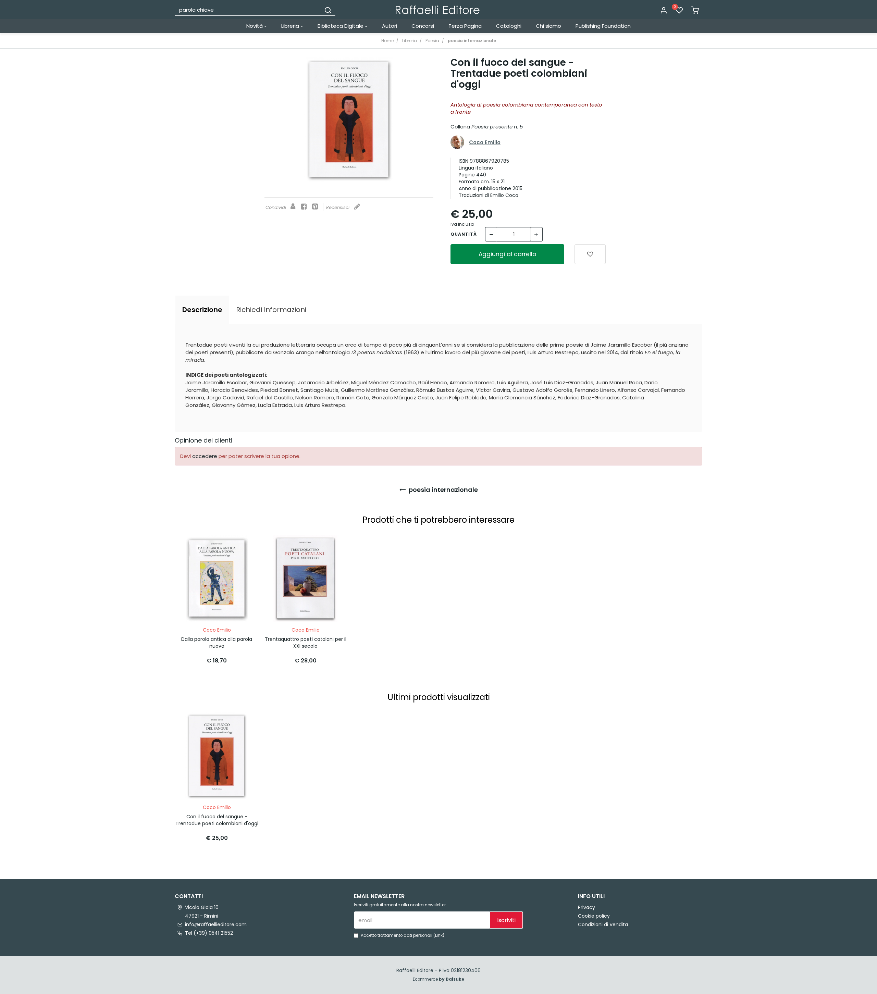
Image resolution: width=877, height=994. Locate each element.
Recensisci (338, 207)
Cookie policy (594, 915)
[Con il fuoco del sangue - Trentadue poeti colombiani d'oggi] (348, 119)
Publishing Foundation (603, 25)
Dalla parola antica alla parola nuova (216, 642)
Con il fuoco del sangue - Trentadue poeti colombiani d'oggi (216, 820)
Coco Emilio (485, 142)
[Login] (663, 10)
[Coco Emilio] (457, 142)
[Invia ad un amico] (292, 207)
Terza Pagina (465, 25)
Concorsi (422, 25)
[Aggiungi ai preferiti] (590, 254)
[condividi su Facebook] (304, 207)
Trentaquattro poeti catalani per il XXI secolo (305, 642)
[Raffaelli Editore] (438, 9)
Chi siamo (548, 25)
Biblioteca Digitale (341, 25)
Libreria (290, 25)
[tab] (202, 310)
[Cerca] (327, 9)
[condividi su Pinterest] (315, 207)
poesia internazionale (442, 489)
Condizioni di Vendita (603, 924)
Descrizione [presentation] (202, 309)
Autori (389, 25)
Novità (255, 25)
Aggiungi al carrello (507, 254)
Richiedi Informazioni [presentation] (271, 309)
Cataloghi (508, 25)
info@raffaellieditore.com (216, 924)
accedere (204, 456)
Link (439, 935)
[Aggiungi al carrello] (241, 547)
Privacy (586, 907)
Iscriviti (506, 920)
